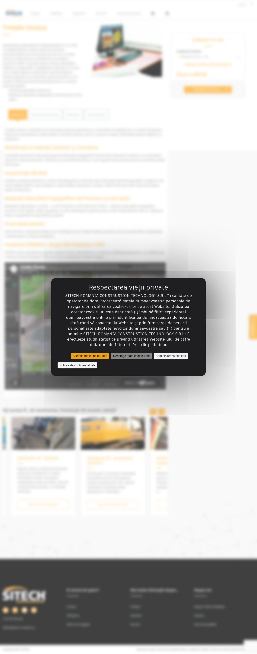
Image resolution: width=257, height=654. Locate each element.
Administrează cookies (171, 355)
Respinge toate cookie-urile (131, 355)
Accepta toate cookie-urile (90, 355)
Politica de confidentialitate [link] (77, 365)
